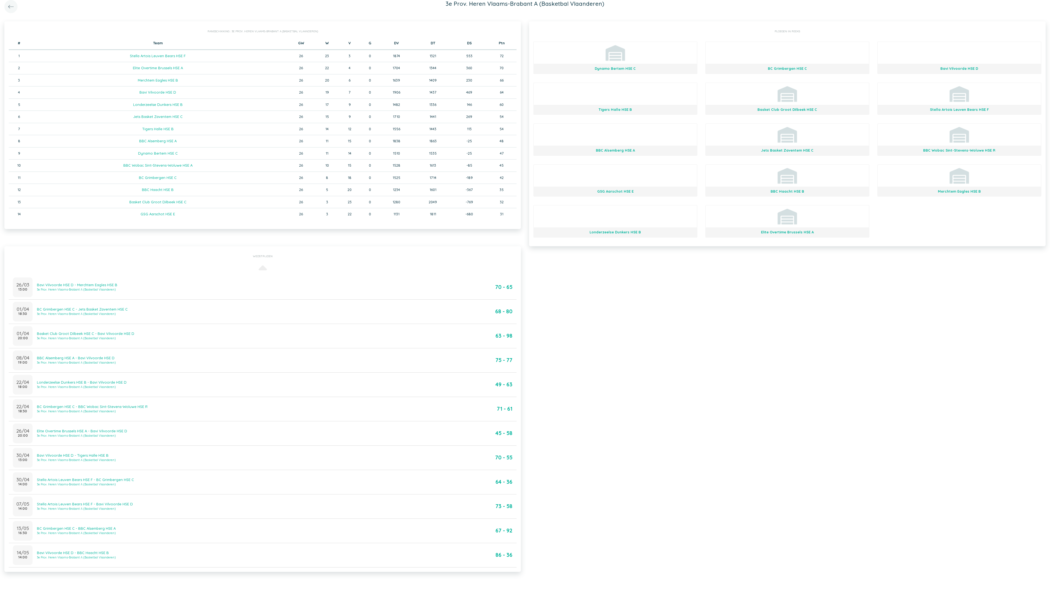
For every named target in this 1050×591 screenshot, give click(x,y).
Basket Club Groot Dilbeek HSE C (157, 202)
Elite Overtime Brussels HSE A (158, 68)
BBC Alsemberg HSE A (158, 141)
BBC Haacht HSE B (158, 189)
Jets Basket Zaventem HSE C (158, 116)
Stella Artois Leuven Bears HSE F (158, 56)
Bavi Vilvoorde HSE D (157, 92)
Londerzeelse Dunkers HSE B (158, 104)
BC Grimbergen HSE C (158, 177)
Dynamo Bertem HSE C (158, 153)
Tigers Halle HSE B (158, 129)
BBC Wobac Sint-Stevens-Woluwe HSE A (157, 165)
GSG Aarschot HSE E (158, 214)
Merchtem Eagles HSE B (158, 80)
